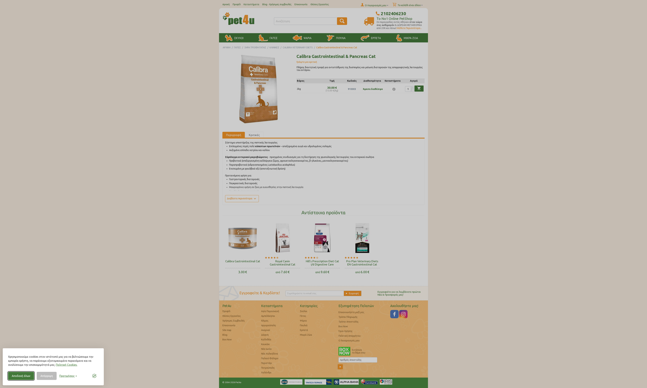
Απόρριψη (46, 375)
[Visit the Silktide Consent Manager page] (94, 376)
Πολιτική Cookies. (66, 364)
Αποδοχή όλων (21, 375)
